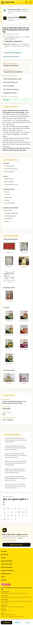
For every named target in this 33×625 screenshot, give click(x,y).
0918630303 (8, 41)
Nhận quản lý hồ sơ (17, 544)
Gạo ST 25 (7, 221)
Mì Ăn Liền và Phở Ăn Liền (10, 82)
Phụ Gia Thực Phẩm (8, 86)
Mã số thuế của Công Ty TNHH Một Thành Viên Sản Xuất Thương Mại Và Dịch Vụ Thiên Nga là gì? (15, 470)
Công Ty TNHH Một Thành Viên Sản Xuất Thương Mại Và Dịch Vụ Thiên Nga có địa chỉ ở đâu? (16, 440)
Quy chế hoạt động (6, 561)
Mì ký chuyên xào (9, 171)
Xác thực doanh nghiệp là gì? (9, 540)
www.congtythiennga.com (12, 56)
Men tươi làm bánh (10, 203)
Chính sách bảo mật (6, 564)
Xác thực (3, 557)
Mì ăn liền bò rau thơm (11, 168)
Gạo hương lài (8, 218)
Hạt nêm (7, 194)
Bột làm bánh (8, 210)
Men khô (7, 200)
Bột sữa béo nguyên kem (11, 213)
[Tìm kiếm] (26, 2)
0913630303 (18, 41)
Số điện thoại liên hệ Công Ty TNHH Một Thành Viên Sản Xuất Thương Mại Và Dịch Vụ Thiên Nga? (15, 447)
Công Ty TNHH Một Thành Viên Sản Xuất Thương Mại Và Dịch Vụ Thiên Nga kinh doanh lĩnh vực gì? (16, 455)
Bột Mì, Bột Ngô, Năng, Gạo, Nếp (12, 79)
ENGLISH (3, 580)
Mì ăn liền (6, 163)
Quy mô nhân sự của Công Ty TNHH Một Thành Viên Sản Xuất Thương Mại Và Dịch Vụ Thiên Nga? (15, 486)
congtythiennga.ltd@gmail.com (13, 52)
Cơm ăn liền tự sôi (9, 166)
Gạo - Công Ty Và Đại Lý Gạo (11, 89)
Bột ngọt (7, 192)
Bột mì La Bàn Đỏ (9, 181)
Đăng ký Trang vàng (6, 567)
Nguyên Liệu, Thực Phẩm (10, 208)
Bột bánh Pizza (9, 179)
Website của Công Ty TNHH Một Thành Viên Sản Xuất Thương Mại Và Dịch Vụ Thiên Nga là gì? (15, 463)
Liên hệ (3, 577)
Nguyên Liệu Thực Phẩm (10, 93)
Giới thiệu (4, 551)
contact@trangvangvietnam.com (8, 614)
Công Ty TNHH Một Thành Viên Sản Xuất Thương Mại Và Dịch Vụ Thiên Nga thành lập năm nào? (16, 478)
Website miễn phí (6, 573)
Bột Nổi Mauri (8, 197)
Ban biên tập (4, 554)
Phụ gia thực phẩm (9, 189)
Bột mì (5, 176)
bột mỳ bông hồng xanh (11, 184)
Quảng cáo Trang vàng (7, 570)
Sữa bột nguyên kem (10, 216)
